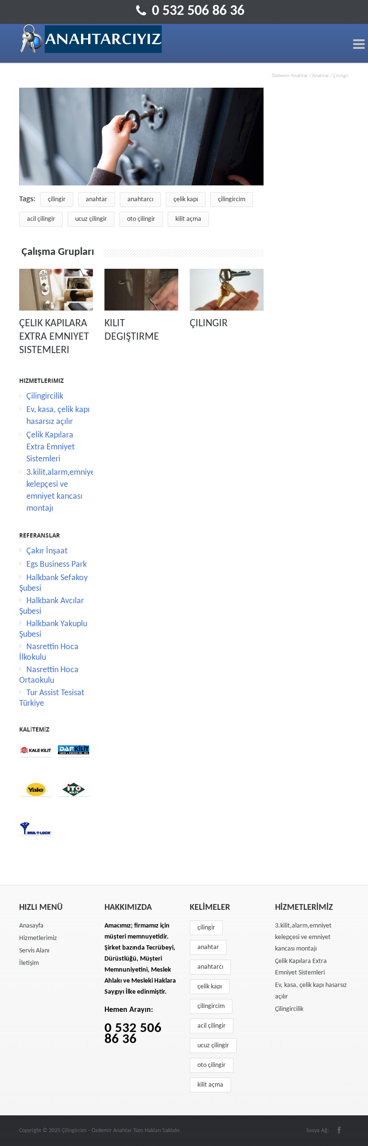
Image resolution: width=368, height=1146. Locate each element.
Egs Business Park (56, 564)
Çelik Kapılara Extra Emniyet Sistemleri (54, 337)
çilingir (57, 199)
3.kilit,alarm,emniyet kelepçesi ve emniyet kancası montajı (303, 937)
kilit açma (188, 219)
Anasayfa (31, 925)
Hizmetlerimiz (38, 938)
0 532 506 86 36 (198, 11)
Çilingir (209, 323)
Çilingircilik (44, 396)
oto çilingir (141, 219)
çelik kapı (185, 199)
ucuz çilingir (91, 219)
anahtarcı (140, 199)
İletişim (29, 963)
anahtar (96, 199)
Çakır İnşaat (47, 551)
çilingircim (231, 199)
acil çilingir (41, 219)
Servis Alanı (34, 950)
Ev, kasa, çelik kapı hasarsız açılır (311, 991)
